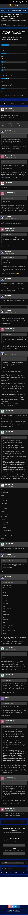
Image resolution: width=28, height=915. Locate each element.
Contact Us (11, 910)
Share (7, 862)
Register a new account (14, 845)
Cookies (17, 910)
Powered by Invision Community (14, 911)
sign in (8, 95)
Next (23, 103)
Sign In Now (14, 853)
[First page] (2, 103)
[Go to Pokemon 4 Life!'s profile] (2, 156)
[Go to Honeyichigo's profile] (2, 109)
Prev (5, 103)
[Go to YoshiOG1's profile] (2, 131)
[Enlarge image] (18, 273)
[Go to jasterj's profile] (2, 698)
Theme (15, 908)
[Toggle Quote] (3, 136)
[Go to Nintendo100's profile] (2, 411)
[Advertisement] (14, 891)
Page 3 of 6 (14, 103)
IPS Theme (4, 908)
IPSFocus (10, 908)
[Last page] (26, 103)
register (13, 95)
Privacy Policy (21, 908)
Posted (9, 110)
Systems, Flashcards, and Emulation (16, 25)
